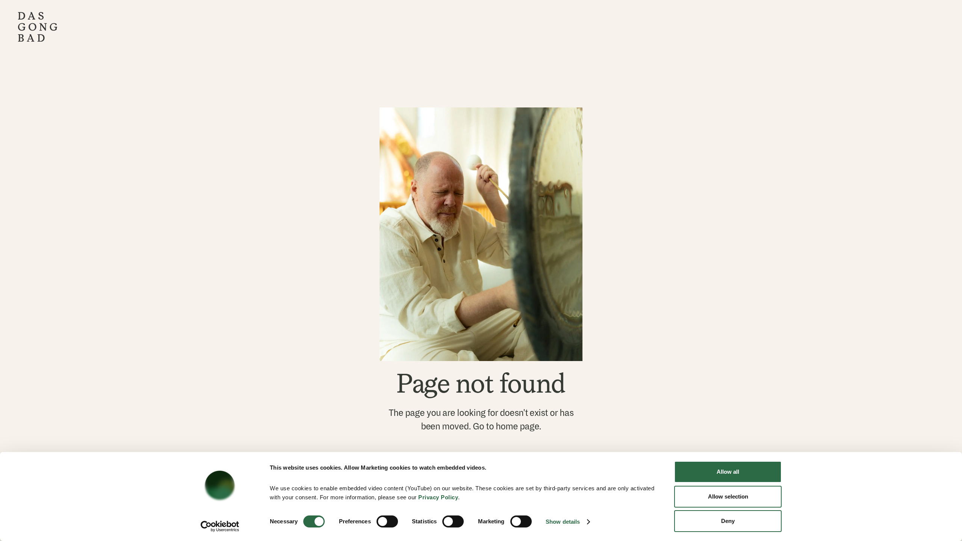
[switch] (387, 521)
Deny (728, 521)
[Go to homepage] (37, 27)
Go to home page (506, 426)
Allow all (728, 471)
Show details (563, 521)
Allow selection (728, 496)
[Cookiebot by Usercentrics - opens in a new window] (220, 526)
